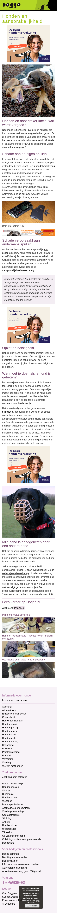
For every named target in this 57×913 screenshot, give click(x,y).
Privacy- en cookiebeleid (15, 900)
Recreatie (7, 755)
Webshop (7, 801)
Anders (6, 822)
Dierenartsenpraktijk (12, 783)
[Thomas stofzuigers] (28, 232)
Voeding (6, 762)
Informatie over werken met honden (20, 864)
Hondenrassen (10, 731)
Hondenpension (10, 787)
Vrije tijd (6, 790)
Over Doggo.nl (9, 893)
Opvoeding (8, 745)
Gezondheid (8, 717)
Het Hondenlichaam (12, 720)
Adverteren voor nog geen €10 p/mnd (21, 871)
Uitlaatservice (9, 829)
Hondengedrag (10, 727)
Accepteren (32, 905)
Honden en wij (9, 724)
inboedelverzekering (44, 166)
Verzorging (7, 759)
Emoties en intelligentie (14, 713)
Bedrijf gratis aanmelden (14, 857)
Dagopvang (8, 843)
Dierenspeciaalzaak (12, 804)
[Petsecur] (28, 43)
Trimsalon (7, 832)
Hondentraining (10, 741)
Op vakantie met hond (13, 836)
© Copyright (8, 904)
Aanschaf (7, 706)
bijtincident (7, 412)
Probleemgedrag (11, 752)
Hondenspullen (10, 738)
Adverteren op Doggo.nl (14, 868)
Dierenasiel (8, 794)
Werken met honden (12, 766)
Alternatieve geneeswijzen (16, 808)
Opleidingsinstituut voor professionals (21, 839)
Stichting (6, 818)
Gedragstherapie (11, 815)
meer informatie (33, 901)
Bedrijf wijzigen (10, 861)
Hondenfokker (9, 825)
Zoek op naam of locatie (14, 777)
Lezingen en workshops (14, 700)
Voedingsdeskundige (13, 811)
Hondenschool (9, 797)
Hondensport (9, 734)
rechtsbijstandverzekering (15, 573)
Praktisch (19, 608)
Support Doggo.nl (11, 897)
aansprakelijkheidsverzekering (18, 270)
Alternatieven (9, 710)
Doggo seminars (10, 854)
